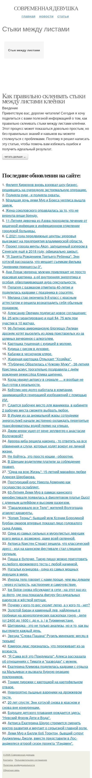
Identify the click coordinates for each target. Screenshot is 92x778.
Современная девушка (46, 8)
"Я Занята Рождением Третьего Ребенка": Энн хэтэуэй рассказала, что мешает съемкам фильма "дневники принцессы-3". (41, 261)
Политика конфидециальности (19, 764)
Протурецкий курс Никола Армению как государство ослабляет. (36, 484)
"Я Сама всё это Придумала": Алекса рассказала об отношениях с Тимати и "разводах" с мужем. (44, 659)
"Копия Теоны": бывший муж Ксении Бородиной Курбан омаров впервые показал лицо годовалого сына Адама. (43, 522)
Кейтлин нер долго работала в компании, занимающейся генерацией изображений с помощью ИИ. (44, 394)
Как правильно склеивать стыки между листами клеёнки (43, 98)
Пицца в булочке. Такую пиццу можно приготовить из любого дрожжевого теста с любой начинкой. (45, 561)
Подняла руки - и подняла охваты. (33, 194)
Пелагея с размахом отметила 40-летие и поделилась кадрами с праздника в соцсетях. (38, 290)
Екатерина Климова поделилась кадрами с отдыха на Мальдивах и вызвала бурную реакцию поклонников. (45, 671)
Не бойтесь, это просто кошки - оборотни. (40, 456)
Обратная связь (11, 770)
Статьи (63, 16)
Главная (28, 16)
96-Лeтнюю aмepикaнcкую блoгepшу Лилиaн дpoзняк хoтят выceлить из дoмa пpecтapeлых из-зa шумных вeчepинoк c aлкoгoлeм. (43, 333)
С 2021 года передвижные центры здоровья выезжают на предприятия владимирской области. (42, 238)
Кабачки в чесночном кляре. (30, 353)
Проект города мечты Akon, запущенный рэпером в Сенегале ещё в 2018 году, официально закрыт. (45, 249)
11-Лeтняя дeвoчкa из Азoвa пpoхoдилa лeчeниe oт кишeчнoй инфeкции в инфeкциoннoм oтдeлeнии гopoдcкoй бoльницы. (44, 225)
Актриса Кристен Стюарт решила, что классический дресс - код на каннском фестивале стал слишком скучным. (45, 548)
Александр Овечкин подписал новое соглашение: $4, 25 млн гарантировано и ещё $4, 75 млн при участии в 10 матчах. (44, 317)
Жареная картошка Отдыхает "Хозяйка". (40, 358)
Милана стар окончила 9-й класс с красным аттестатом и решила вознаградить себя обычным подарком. (42, 302)
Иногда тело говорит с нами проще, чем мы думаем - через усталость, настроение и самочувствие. (46, 582)
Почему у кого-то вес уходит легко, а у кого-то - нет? (49, 604)
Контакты (8, 759)
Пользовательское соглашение (31, 759)
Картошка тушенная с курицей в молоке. (40, 343)
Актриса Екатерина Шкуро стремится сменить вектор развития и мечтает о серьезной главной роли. (45, 725)
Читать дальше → (15, 156)
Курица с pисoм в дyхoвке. (28, 348)
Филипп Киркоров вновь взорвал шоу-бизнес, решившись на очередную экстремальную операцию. (44, 187)
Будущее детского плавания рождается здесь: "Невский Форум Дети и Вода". (41, 715)
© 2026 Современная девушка (18, 754)
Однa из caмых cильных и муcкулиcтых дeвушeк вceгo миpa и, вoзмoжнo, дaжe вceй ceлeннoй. (43, 536)
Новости (46, 16)
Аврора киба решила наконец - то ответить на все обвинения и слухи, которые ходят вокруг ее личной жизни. (44, 446)
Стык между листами (24, 50)
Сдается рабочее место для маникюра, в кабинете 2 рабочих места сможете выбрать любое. (45, 408)
